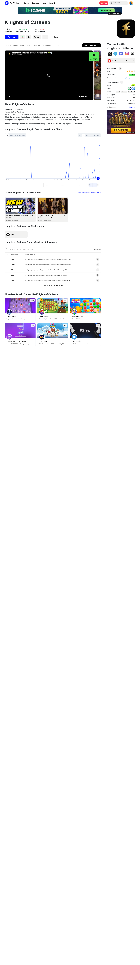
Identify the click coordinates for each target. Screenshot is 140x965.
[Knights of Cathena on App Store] (28, 37)
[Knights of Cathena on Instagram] (126, 53)
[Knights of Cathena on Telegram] (115, 53)
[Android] (129, 88)
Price (11, 135)
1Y (90, 135)
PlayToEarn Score (20, 135)
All (7, 135)
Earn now (103, 3)
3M (83, 135)
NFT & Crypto (131, 100)
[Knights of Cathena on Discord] (121, 53)
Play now (11, 37)
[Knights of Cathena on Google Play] (22, 37)
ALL (94, 135)
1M (79, 135)
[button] (98, 75)
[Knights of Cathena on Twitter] (109, 53)
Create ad (132, 107)
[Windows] (134, 88)
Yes (134, 94)
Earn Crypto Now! (90, 45)
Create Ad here (130, 132)
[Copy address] (97, 259)
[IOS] (130, 88)
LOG (98, 135)
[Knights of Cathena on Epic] (132, 53)
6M (87, 135)
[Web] (132, 88)
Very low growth (128, 78)
